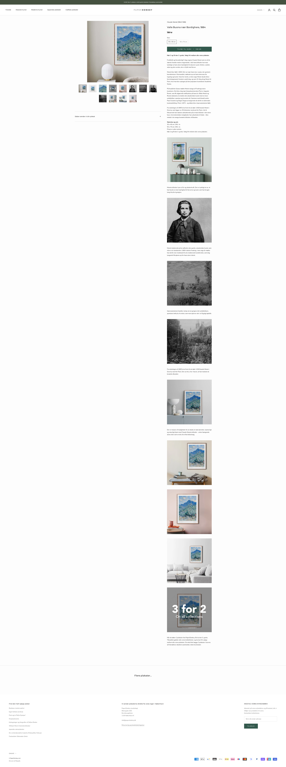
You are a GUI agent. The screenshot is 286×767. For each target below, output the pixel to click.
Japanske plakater (54, 10)
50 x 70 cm (183, 42)
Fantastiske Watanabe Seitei (18, 736)
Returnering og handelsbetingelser (133, 725)
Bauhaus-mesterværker (16, 708)
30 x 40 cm (172, 42)
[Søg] (274, 10)
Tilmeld (251, 726)
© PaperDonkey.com (15, 758)
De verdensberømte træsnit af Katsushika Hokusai (25, 733)
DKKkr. (260, 10)
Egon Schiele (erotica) (16, 712)
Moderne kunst (36, 10)
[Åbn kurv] (279, 10)
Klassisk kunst (21, 10)
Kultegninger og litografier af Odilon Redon (23, 722)
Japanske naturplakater (16, 729)
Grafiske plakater (72, 10)
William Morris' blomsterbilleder (19, 726)
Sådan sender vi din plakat (85, 116)
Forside (8, 10)
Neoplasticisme (14, 719)
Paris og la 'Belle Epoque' (17, 715)
